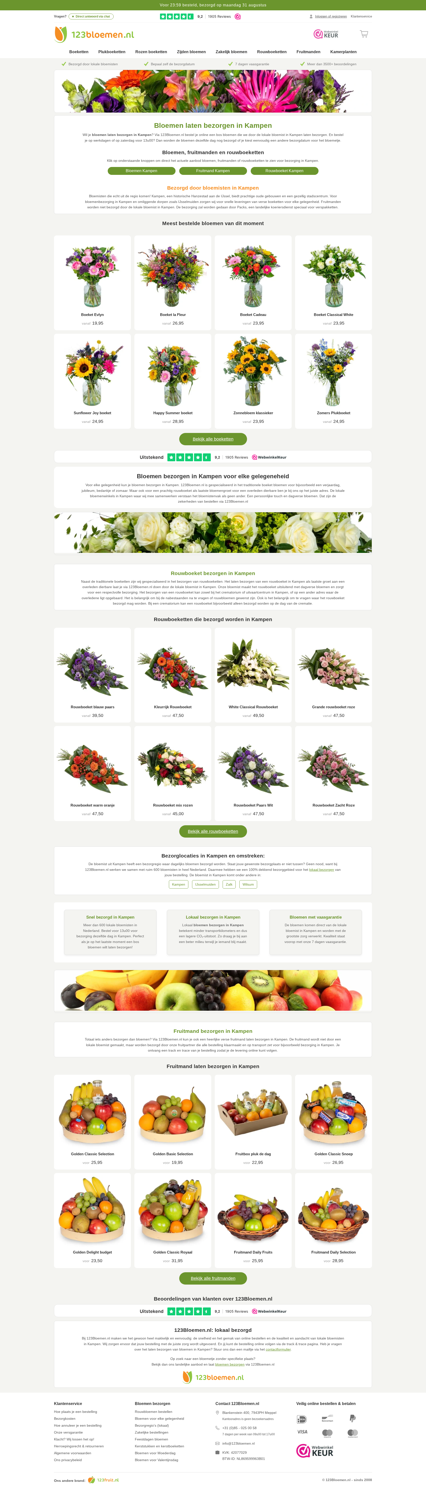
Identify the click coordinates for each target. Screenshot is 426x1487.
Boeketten (79, 52)
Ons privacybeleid (68, 1460)
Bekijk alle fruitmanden (213, 1278)
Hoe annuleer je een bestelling (78, 1425)
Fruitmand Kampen (213, 171)
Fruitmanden (308, 52)
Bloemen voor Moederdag (155, 1453)
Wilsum (248, 884)
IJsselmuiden (205, 884)
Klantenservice (361, 16)
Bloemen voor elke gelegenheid (159, 1419)
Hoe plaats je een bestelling (75, 1412)
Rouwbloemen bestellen (153, 1412)
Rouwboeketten (272, 52)
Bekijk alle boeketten (213, 439)
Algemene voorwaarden (72, 1453)
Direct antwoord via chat (93, 16)
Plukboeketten (111, 52)
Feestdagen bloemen (151, 1439)
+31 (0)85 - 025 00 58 (239, 1428)
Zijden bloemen (191, 52)
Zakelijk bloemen (231, 52)
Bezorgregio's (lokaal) (152, 1425)
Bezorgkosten (64, 1419)
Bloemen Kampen (141, 171)
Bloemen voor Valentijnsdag (156, 1460)
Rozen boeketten (151, 52)
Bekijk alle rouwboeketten (213, 831)
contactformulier (278, 1349)
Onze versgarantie (68, 1432)
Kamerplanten (343, 52)
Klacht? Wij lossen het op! (74, 1439)
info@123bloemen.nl (238, 1443)
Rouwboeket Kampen (284, 171)
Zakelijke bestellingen (151, 1432)
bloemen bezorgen (230, 1364)
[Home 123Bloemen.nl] (94, 34)
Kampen (178, 884)
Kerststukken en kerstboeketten (159, 1446)
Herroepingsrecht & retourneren (79, 1446)
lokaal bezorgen (321, 870)
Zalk (229, 884)
